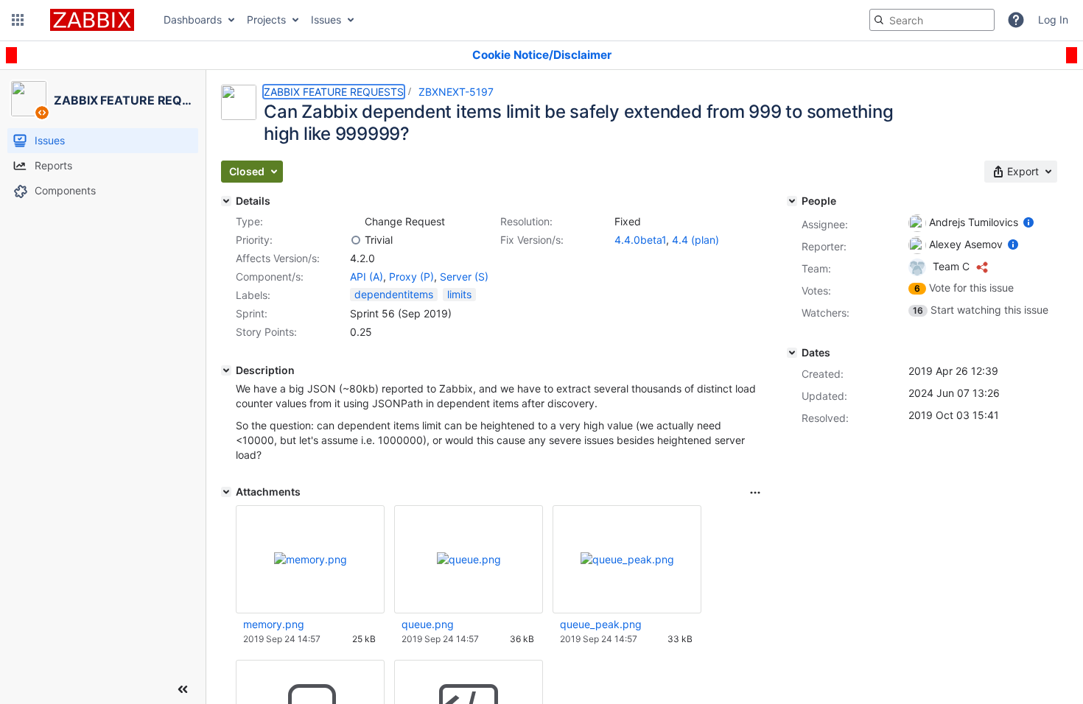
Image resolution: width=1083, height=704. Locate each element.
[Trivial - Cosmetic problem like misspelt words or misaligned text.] (356, 240)
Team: (816, 268)
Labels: (253, 295)
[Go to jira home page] (92, 20)
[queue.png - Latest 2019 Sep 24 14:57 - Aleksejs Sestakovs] (469, 559)
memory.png (273, 624)
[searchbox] (932, 20)
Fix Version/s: (532, 239)
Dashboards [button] (193, 19)
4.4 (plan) (695, 239)
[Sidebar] (182, 689)
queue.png (428, 624)
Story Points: (266, 331)
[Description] (226, 370)
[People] (792, 201)
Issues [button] (326, 19)
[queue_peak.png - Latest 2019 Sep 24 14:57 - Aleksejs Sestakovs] (627, 559)
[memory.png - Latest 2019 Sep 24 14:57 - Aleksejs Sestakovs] (310, 559)
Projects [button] (266, 19)
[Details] (226, 201)
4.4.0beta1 (640, 239)
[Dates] (792, 353)
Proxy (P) (411, 276)
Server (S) (464, 276)
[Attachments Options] (755, 492)
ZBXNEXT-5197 (456, 91)
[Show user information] (1028, 222)
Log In (1053, 19)
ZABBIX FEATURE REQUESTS (334, 91)
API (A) (366, 276)
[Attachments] (226, 492)
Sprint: (251, 313)
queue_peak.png (601, 624)
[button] (17, 20)
